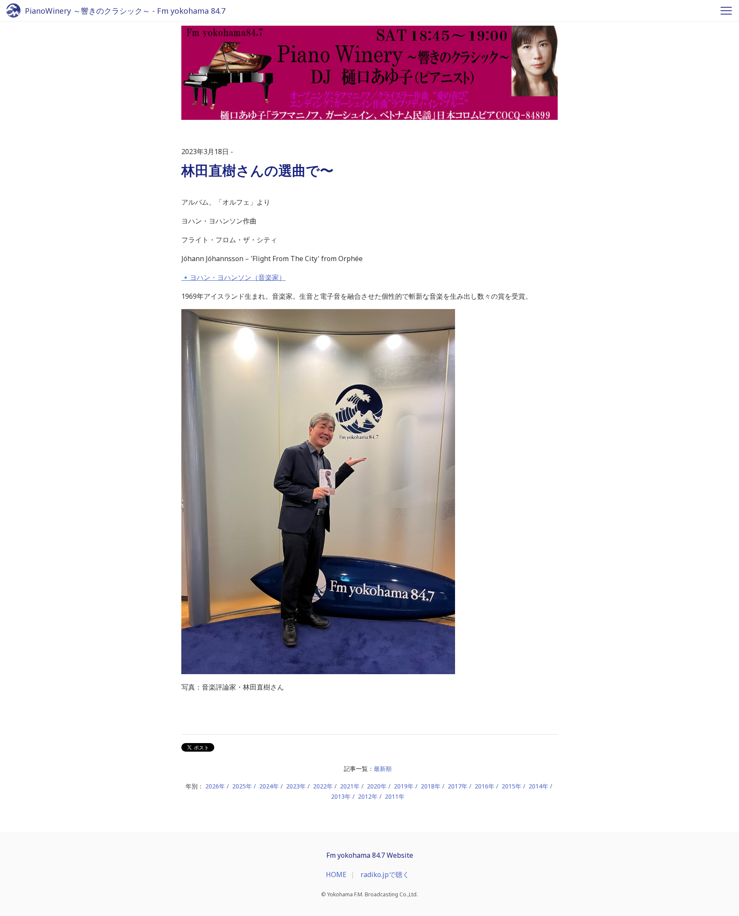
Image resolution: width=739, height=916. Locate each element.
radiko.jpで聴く (385, 874)
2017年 (457, 786)
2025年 (242, 786)
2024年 (269, 786)
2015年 (511, 786)
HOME (336, 874)
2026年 (215, 786)
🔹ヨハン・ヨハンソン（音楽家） (233, 277)
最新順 (383, 768)
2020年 (377, 786)
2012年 (368, 796)
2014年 (538, 786)
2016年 (484, 786)
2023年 (296, 786)
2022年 (323, 786)
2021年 (350, 786)
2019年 (404, 786)
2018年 (430, 786)
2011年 (395, 796)
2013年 (341, 796)
